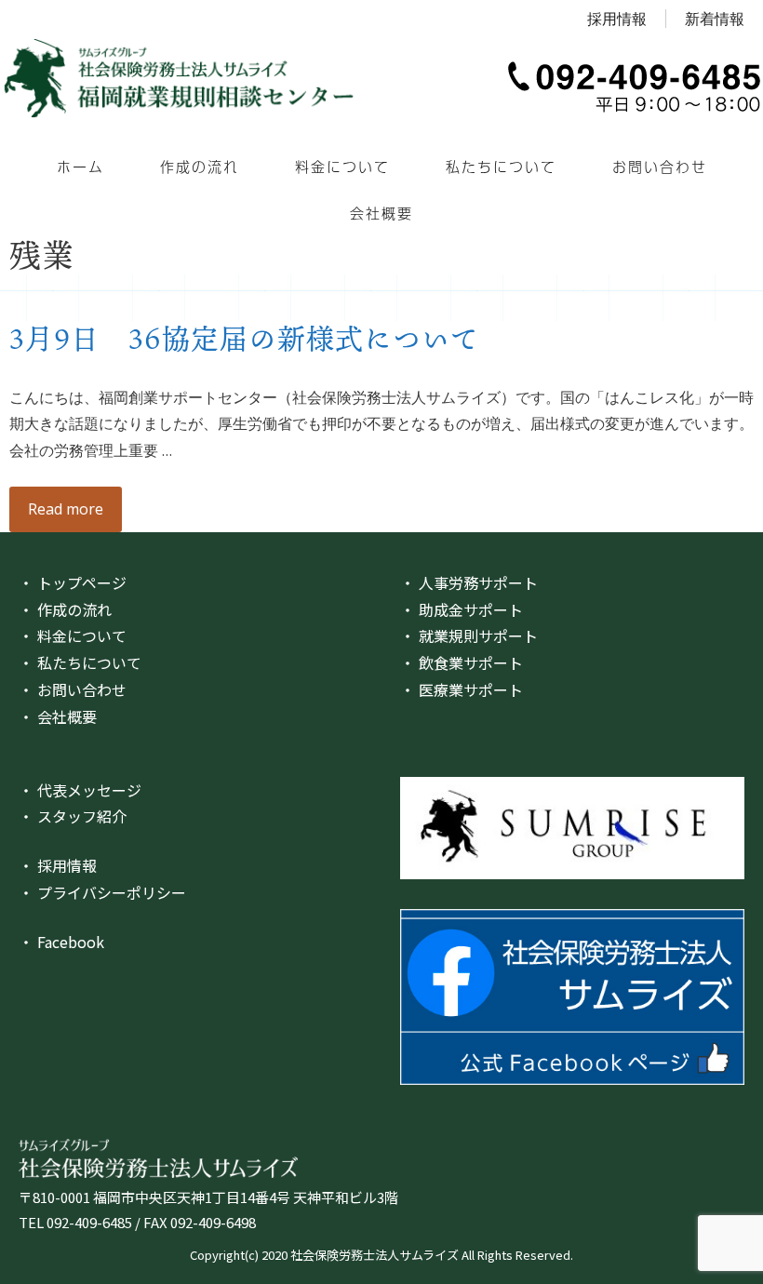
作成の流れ (199, 166)
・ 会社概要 (58, 716)
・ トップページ (73, 582)
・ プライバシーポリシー (102, 892)
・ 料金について (73, 635)
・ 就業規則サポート (469, 635)
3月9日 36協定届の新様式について (244, 337)
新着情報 (714, 18)
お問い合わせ (659, 166)
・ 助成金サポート (461, 609)
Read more (65, 509)
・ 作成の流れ (65, 609)
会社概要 (381, 212)
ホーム (80, 166)
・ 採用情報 (58, 865)
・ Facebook (61, 941)
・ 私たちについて (80, 662)
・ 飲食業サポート (461, 662)
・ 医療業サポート (461, 689)
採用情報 (617, 18)
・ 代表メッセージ (80, 790)
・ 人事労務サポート (469, 582)
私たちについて (501, 166)
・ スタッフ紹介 (73, 816)
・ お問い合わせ (73, 689)
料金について (342, 166)
